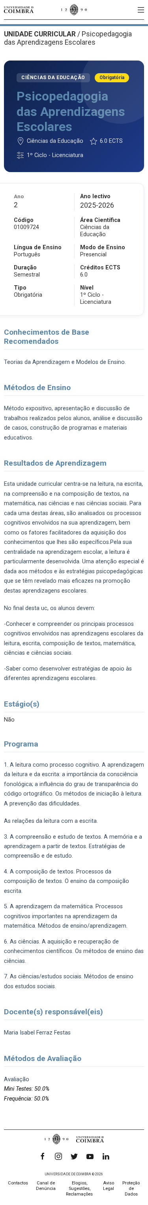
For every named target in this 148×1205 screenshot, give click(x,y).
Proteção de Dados (131, 1188)
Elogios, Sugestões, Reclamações (79, 1188)
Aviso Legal (108, 1185)
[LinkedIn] (106, 1156)
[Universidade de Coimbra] (19, 9)
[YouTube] (90, 1156)
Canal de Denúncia (46, 1185)
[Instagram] (58, 1156)
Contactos (18, 1183)
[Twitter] (74, 1156)
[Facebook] (43, 1156)
